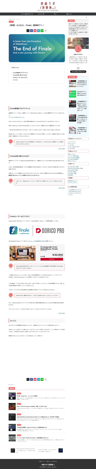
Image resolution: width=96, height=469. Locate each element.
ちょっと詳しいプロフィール (78, 71)
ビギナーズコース (71, 143)
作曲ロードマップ (72, 154)
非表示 (17, 67)
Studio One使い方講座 (73, 170)
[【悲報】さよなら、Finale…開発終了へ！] (38, 30)
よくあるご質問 (71, 148)
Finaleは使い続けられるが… (20, 75)
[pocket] (35, 30)
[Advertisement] (37, 95)
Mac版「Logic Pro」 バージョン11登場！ (27, 396)
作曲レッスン (69, 14)
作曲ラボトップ (42, 461)
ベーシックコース (71, 141)
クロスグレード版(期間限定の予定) (36, 241)
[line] (42, 30)
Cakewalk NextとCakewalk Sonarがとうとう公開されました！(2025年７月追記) (38, 417)
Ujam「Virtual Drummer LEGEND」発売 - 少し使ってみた (32, 406)
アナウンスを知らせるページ (17, 117)
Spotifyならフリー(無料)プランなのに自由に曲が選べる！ (82, 93)
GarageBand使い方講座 (73, 166)
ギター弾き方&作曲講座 (73, 159)
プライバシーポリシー (73, 182)
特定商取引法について (73, 180)
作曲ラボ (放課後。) (48, 464)
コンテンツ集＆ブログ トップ (27, 14)
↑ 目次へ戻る (61, 148)
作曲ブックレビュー (72, 160)
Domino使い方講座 (72, 173)
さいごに (15, 80)
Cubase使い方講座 (72, 171)
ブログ (55, 14)
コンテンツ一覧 (41, 14)
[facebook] (31, 30)
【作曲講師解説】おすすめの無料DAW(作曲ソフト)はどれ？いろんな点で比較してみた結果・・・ (82, 119)
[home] (78, 68)
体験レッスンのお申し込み (52, 461)
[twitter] (28, 30)
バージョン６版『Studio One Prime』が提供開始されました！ (33, 438)
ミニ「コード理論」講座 (73, 155)
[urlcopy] (45, 30)
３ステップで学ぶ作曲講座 (73, 157)
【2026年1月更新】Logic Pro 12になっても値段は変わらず (32, 427)
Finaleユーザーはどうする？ (20, 77)
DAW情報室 (70, 175)
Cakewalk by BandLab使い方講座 (75, 168)
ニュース (11, 384)
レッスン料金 (71, 145)
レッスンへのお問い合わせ (73, 146)
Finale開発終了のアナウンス (20, 72)
